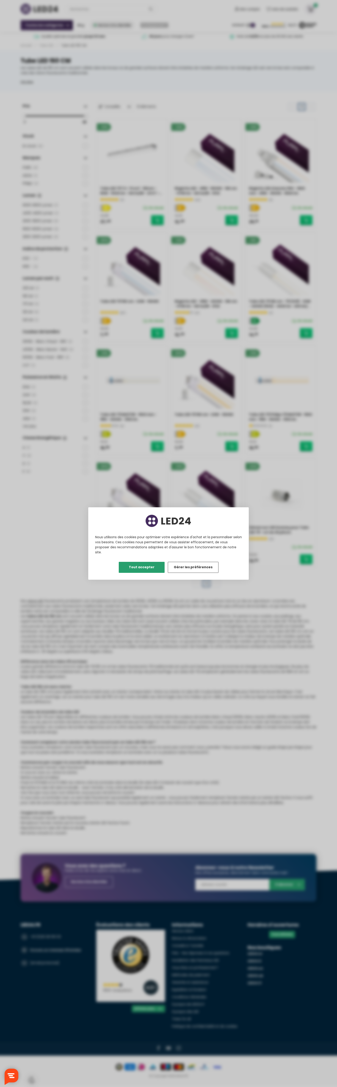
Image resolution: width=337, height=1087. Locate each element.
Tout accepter (142, 567)
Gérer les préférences (193, 567)
